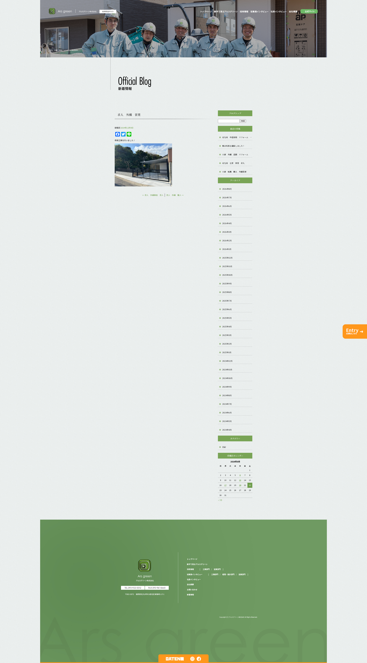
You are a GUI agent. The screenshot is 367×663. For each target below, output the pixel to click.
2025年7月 (227, 300)
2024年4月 (227, 429)
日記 (224, 447)
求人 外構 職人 (175, 195)
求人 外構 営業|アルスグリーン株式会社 (64, 50)
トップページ (206, 11)
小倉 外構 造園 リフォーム (235, 154)
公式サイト (309, 11)
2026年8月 (227, 189)
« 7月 (220, 500)
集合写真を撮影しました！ (233, 146)
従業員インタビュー (259, 11)
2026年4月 (227, 223)
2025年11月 (227, 266)
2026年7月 (227, 197)
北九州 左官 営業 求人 (233, 163)
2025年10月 (227, 275)
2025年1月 (226, 352)
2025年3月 (227, 335)
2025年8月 (227, 292)
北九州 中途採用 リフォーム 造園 (237, 137)
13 (240, 480)
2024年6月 (227, 412)
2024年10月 (227, 378)
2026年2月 (227, 240)
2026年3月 (227, 232)
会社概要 (293, 11)
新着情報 (190, 594)
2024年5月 (227, 421)
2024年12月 (227, 361)
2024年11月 (227, 369)
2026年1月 (226, 249)
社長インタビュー (279, 11)
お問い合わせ (192, 589)
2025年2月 (227, 343)
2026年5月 (227, 214)
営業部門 (217, 569)
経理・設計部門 (228, 574)
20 (240, 485)
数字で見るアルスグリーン (226, 11)
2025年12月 (227, 257)
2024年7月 (227, 404)
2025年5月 (227, 318)
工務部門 (206, 569)
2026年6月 (227, 206)
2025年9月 (227, 283)
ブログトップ (235, 113)
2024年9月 (227, 386)
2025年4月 (227, 326)
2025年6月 (227, 309)
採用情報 (244, 11)
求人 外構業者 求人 (152, 195)
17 (225, 485)
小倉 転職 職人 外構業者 (234, 171)
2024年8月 (227, 395)
